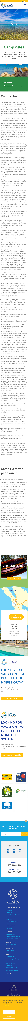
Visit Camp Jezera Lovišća (12, 755)
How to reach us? (10, 956)
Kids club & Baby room (12, 921)
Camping (9, 932)
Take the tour (14, 578)
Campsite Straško (13, 908)
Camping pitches (10, 934)
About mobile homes (11, 944)
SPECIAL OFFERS (10, 926)
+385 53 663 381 (14, 871)
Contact (9, 973)
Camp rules (8, 82)
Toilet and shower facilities (13, 936)
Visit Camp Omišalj (12, 698)
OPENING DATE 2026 (12, 968)
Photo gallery (9, 928)
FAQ (7, 961)
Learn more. (6, 1005)
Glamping (9, 948)
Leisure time (9, 919)
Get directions (16, 617)
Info (7, 954)
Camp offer (9, 912)
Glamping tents (10, 950)
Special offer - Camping (12, 938)
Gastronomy (9, 910)
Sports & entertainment (12, 917)
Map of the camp (10, 963)
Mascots (8, 923)
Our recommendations (12, 970)
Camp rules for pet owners (13, 86)
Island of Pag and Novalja (12, 959)
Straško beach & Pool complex (14, 914)
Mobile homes (11, 942)
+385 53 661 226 (14, 865)
